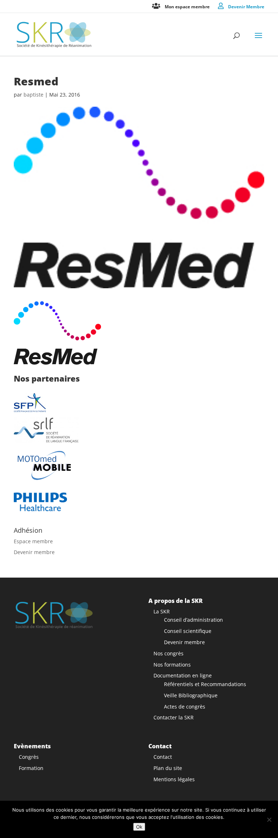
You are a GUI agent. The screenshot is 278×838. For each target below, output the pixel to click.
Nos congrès (168, 653)
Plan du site (167, 768)
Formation (31, 768)
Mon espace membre (187, 6)
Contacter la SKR (173, 717)
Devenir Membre (246, 6)
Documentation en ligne (182, 675)
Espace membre (33, 541)
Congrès (29, 756)
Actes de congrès (184, 706)
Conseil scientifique (187, 631)
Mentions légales (174, 779)
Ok (139, 827)
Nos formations (172, 664)
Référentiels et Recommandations (205, 684)
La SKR (161, 611)
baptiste (33, 94)
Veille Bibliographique (191, 695)
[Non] (269, 819)
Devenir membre (34, 552)
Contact (162, 756)
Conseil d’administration (193, 619)
